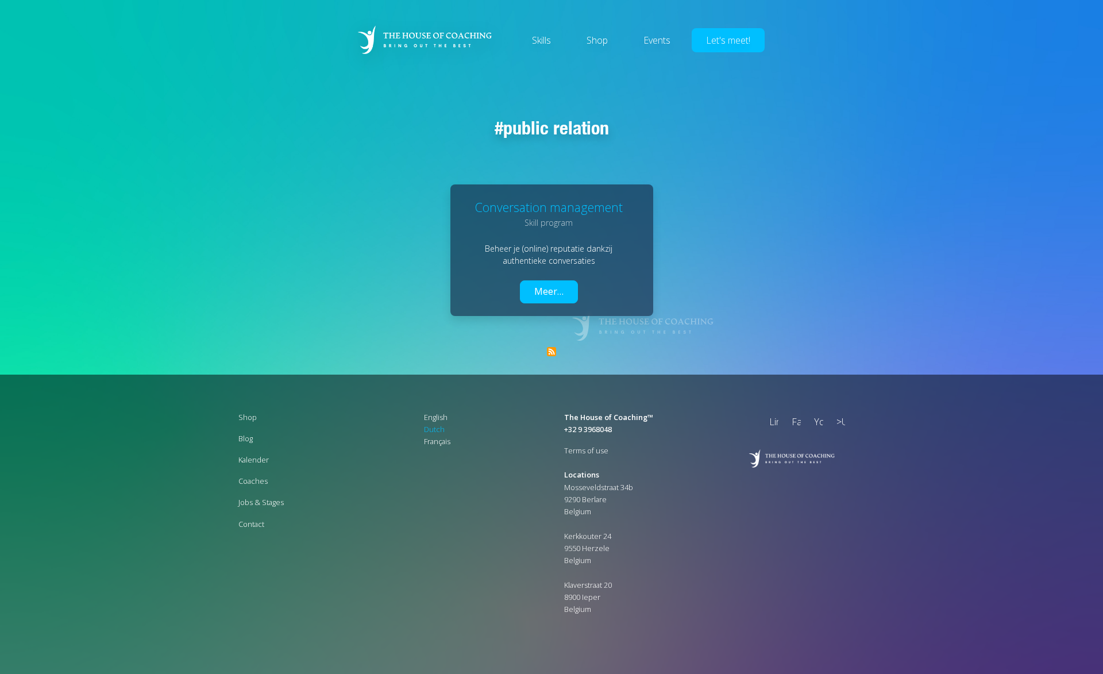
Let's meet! (728, 40)
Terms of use (586, 450)
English (436, 417)
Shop (597, 40)
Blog (245, 438)
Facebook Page (794, 423)
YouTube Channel (816, 423)
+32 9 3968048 (588, 429)
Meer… (549, 291)
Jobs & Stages (261, 502)
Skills (541, 40)
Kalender (253, 460)
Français (437, 441)
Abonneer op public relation (551, 351)
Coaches (253, 481)
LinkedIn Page (771, 423)
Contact (251, 524)
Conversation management (549, 207)
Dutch (434, 429)
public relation (556, 127)
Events (656, 40)
